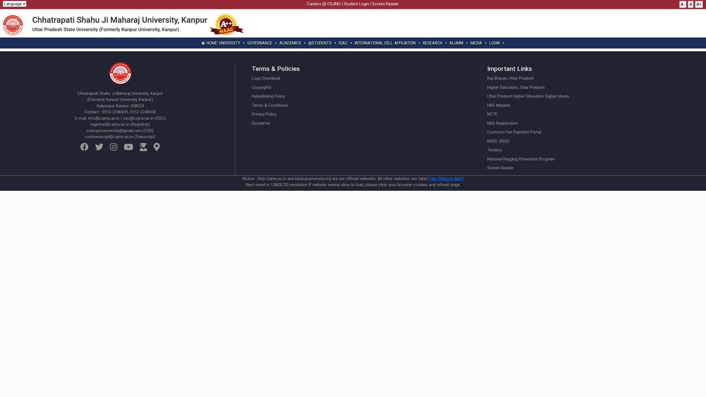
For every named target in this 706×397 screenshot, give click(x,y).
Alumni (456, 43)
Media (476, 43)
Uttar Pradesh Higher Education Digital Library (528, 96)
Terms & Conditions (270, 105)
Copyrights (261, 87)
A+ (699, 4)
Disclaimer (261, 123)
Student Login (356, 3)
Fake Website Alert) (446, 178)
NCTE (492, 114)
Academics (290, 43)
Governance (259, 43)
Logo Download (266, 78)
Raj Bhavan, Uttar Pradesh (510, 78)
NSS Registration (502, 123)
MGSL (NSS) (498, 141)
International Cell (374, 43)
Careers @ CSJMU (324, 3)
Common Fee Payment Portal (514, 132)
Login (494, 43)
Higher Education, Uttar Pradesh (516, 87)
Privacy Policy (264, 114)
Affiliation (405, 43)
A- (683, 4)
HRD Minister (498, 105)
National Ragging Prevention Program (521, 159)
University (229, 43)
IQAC (343, 43)
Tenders (494, 149)
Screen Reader (385, 3)
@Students (319, 43)
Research (432, 43)
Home (212, 43)
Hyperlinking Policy (268, 96)
